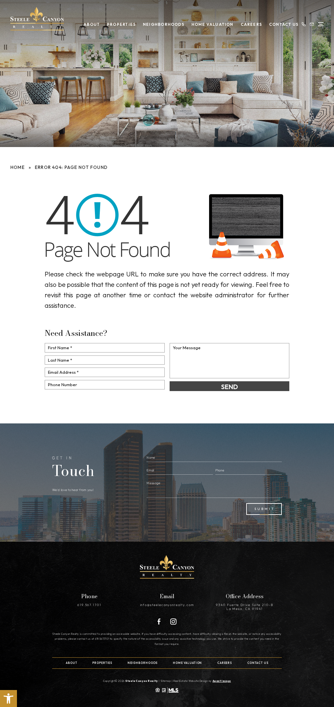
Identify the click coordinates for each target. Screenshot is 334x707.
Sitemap (166, 680)
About (92, 24)
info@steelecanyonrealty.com (167, 605)
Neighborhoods (163, 24)
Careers (251, 24)
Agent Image (222, 680)
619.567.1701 (89, 605)
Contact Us (283, 24)
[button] (8, 698)
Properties (121, 24)
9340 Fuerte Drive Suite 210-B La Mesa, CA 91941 (244, 607)
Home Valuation (212, 24)
